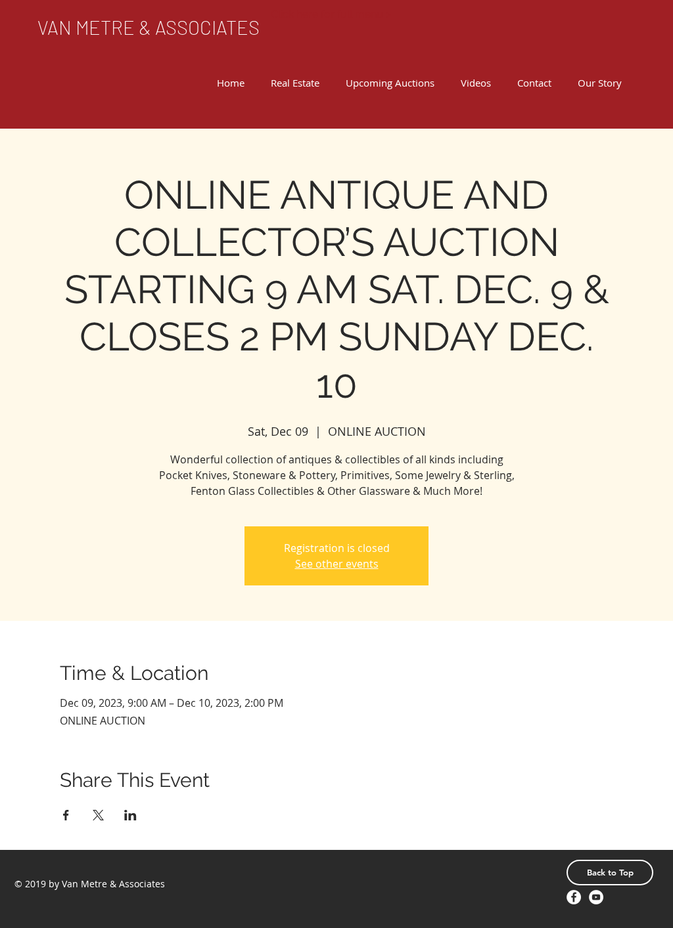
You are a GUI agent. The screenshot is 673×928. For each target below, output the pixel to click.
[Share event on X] (98, 815)
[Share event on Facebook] (66, 815)
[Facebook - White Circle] (574, 897)
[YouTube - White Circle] (596, 897)
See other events (337, 564)
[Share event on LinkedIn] (130, 815)
